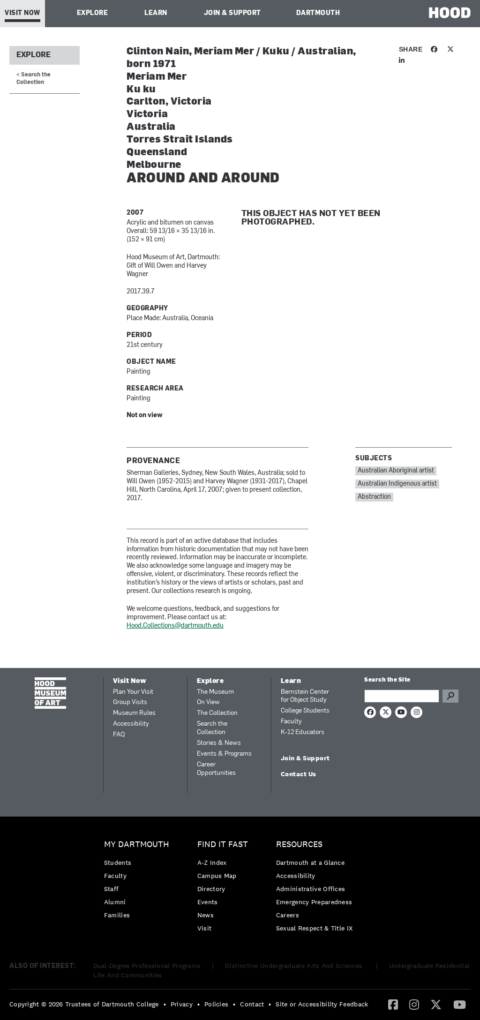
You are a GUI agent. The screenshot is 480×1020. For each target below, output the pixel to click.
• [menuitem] (165, 1004)
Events (207, 902)
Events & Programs (224, 754)
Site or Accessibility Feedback (322, 1004)
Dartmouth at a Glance (310, 862)
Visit (204, 928)
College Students (305, 710)
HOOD (450, 12)
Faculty (291, 721)
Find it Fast (222, 844)
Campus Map (217, 875)
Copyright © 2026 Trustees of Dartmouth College (84, 1004)
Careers (287, 915)
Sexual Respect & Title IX (314, 928)
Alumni (115, 902)
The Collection (217, 713)
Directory (211, 889)
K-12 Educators (302, 732)
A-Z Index (212, 862)
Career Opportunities (216, 769)
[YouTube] (459, 1004)
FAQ (119, 734)
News (205, 915)
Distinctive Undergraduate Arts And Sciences (294, 965)
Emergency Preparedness (314, 902)
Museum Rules (134, 713)
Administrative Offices (310, 889)
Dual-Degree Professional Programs (147, 965)
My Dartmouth (136, 844)
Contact (252, 1004)
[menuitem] (139, 882)
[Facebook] (393, 1004)
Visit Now (22, 13)
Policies (216, 1004)
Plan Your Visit (133, 692)
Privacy (182, 1004)
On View (208, 702)
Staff (111, 889)
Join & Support (232, 13)
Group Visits (130, 702)
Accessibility (131, 724)
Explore (92, 13)
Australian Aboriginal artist (396, 470)
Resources (299, 844)
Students (117, 862)
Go (450, 696)
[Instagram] (414, 1004)
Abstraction (374, 497)
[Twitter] (436, 1004)
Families (117, 915)
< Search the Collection (33, 78)
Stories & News (219, 743)
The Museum (215, 692)
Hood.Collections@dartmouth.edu (175, 626)
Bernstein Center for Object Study (305, 696)
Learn (155, 13)
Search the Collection (212, 728)
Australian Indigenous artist (397, 484)
